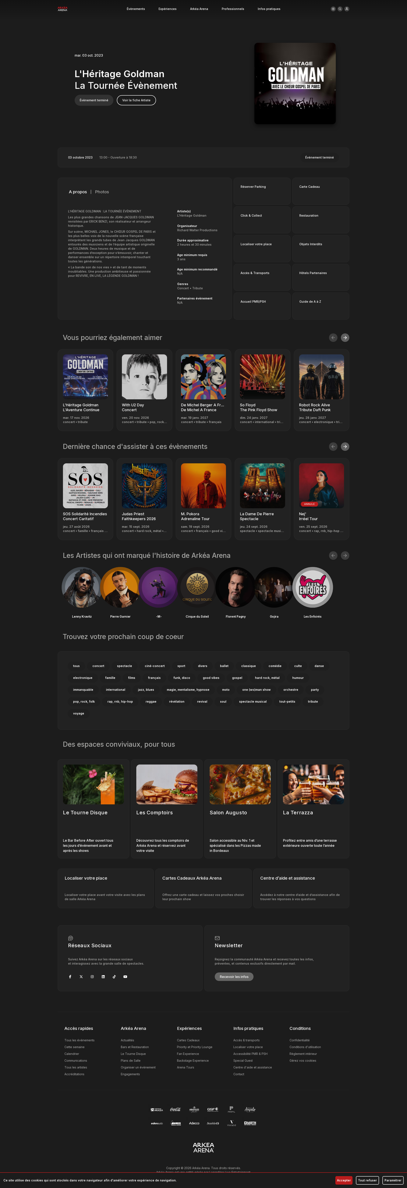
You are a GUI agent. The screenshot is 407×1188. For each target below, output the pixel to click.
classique (248, 666)
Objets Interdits (310, 244)
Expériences (168, 9)
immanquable (83, 689)
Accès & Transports (255, 273)
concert (98, 666)
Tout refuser (367, 1180)
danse (319, 666)
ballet (224, 666)
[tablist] (145, 192)
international (115, 689)
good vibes (211, 678)
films (131, 678)
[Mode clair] (333, 8)
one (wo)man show (256, 689)
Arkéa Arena (199, 9)
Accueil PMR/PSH (253, 301)
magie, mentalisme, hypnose (188, 689)
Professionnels (233, 9)
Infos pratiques (269, 9)
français (154, 678)
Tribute (197, 288)
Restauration (308, 215)
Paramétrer (393, 1180)
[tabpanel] (145, 258)
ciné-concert (155, 666)
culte (298, 666)
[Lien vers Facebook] (70, 976)
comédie (275, 666)
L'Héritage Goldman (119, 73)
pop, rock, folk (84, 701)
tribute (313, 701)
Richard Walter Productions (197, 230)
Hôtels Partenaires (313, 273)
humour (298, 678)
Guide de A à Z (310, 301)
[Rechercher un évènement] (340, 8)
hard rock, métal (267, 678)
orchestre (290, 689)
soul (223, 701)
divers (202, 666)
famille (110, 678)
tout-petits (287, 701)
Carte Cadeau (309, 186)
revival (202, 701)
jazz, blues (146, 689)
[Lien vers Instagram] (92, 976)
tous (76, 666)
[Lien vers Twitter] (81, 976)
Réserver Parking (253, 186)
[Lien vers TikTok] (114, 976)
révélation (176, 701)
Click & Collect (251, 215)
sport (181, 666)
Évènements (136, 9)
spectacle (124, 666)
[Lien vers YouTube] (125, 976)
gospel (237, 678)
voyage (78, 713)
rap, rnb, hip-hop (120, 701)
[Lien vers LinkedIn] (103, 976)
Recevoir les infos (234, 977)
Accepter (344, 1180)
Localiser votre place (256, 244)
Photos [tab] (102, 191)
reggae (151, 701)
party (315, 689)
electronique (82, 678)
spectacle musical (253, 701)
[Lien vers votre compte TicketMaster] (346, 8)
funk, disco (181, 678)
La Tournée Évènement (126, 85)
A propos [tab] (78, 191)
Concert (183, 288)
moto (226, 689)
